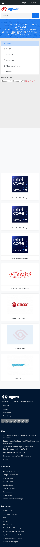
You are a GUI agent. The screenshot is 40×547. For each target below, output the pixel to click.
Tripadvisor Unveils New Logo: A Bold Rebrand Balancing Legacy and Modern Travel (18, 448)
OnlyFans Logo (8, 478)
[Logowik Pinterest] (15, 421)
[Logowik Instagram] (11, 421)
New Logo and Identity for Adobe (14, 452)
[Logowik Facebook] (3, 421)
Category (10, 60)
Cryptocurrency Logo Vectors (13, 535)
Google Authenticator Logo (12, 475)
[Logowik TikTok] (23, 421)
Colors (8, 49)
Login (24, 3)
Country (9, 54)
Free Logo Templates (10, 514)
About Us (6, 406)
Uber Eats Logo (8, 485)
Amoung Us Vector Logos (11, 471)
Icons (5, 517)
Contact (6, 409)
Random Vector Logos (10, 542)
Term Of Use (7, 416)
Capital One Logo (9, 488)
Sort (8, 72)
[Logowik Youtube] (19, 421)
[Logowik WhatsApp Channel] (27, 421)
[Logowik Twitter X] (7, 421)
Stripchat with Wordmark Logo (13, 499)
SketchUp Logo (8, 481)
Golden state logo (9, 495)
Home (15, 38)
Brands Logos (24, 38)
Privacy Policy (7, 412)
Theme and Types (13, 66)
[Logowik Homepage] (10, 9)
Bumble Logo (7, 492)
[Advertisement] (20, 104)
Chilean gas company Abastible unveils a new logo (19, 456)
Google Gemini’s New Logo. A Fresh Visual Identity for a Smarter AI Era (21, 442)
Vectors (5, 521)
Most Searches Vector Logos (12, 538)
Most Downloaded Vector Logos (13, 531)
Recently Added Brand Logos (12, 528)
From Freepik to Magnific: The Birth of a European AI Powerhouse (19, 436)
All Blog (5, 459)
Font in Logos (7, 524)
